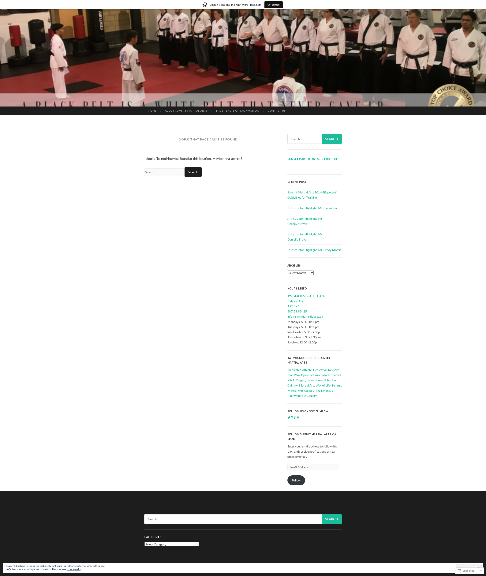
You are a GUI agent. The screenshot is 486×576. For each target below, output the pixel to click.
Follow (296, 480)
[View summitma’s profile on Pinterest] (295, 417)
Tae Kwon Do (324, 390)
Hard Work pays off (301, 375)
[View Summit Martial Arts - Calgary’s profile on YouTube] (298, 417)
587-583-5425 (297, 311)
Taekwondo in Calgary (302, 395)
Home (152, 110)
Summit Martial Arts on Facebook (312, 159)
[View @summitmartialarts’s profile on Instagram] (291, 417)
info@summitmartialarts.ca (305, 316)
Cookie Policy (74, 569)
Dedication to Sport (326, 370)
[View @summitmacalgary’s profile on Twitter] (288, 417)
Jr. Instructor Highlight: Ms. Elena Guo (312, 208)
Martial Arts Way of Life (315, 385)
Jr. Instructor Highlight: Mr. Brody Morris (314, 250)
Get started (273, 4)
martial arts (322, 375)
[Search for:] (164, 172)
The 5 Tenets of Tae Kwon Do (237, 110)
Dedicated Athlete (300, 370)
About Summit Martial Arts (186, 110)
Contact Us (277, 110)
